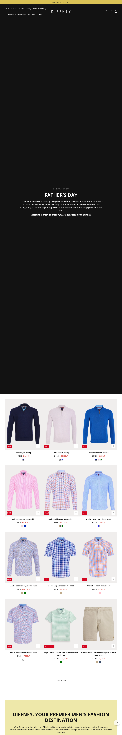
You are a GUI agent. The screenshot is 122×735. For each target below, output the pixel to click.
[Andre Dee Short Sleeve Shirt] (98, 557)
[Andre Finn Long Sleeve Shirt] (23, 490)
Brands (39, 14)
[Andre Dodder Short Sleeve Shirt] (23, 624)
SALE (7, 9)
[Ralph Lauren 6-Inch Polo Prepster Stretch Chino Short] (98, 624)
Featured (14, 9)
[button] (106, 11)
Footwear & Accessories (16, 14)
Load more (61, 681)
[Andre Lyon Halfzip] (23, 424)
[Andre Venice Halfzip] (61, 424)
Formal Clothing (39, 9)
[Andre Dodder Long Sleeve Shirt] (23, 557)
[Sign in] (111, 11)
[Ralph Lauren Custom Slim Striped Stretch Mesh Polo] (61, 624)
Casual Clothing (25, 9)
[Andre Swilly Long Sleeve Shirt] (61, 490)
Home (55, 189)
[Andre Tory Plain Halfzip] (98, 424)
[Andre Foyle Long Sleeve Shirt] (98, 490)
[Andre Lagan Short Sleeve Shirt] (61, 557)
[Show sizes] (38, 446)
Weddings (31, 14)
